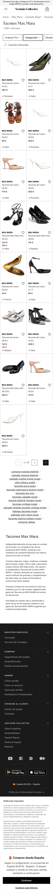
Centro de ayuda (13, 709)
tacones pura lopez (25, 486)
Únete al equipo (13, 742)
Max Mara (17, 17)
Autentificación (13, 661)
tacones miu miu (25, 493)
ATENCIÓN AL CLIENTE (16, 704)
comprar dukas (26, 522)
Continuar (26, 880)
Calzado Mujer (33, 17)
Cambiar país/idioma (26, 887)
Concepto (10, 637)
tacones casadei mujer (25, 497)
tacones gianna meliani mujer (24, 518)
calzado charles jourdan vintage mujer (24, 507)
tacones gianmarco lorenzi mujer (24, 490)
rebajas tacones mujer (24, 511)
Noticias (9, 746)
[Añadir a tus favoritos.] (23, 80)
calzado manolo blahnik (25, 475)
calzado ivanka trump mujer (25, 479)
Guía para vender (14, 689)
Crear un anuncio (14, 685)
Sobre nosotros (13, 728)
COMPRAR (10, 652)
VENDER (9, 675)
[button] (47, 9)
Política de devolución (16, 666)
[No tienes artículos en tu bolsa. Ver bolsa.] (47, 9)
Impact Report (12, 737)
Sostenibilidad (12, 733)
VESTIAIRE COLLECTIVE (17, 723)
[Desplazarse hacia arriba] (46, 462)
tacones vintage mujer (24, 504)
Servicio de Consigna (16, 642)
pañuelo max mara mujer (25, 515)
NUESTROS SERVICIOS (16, 632)
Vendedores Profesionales (18, 694)
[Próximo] (34, 462)
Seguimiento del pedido (17, 657)
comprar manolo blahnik (25, 471)
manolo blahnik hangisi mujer (24, 500)
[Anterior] (18, 462)
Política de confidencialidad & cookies (25, 792)
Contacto (9, 713)
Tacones (48, 17)
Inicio (5, 17)
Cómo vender (12, 680)
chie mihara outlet (25, 482)
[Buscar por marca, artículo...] (6, 9)
